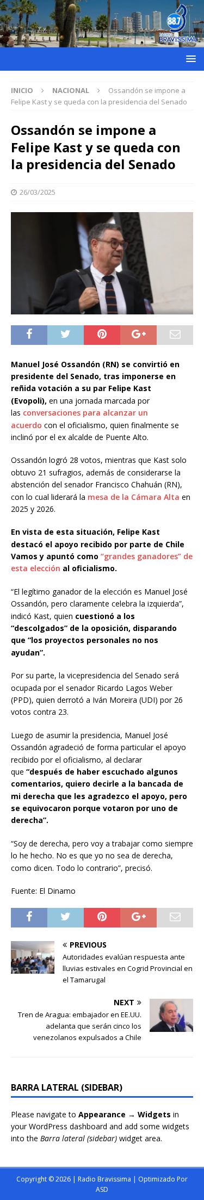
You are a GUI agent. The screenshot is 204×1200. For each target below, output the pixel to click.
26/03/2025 (37, 192)
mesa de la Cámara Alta (134, 497)
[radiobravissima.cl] (102, 40)
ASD (102, 1189)
